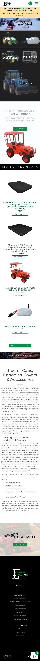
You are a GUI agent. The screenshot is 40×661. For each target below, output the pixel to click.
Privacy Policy (20, 632)
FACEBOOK (22, 8)
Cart (35, 655)
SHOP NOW (19, 129)
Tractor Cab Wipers (20, 615)
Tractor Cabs (20, 612)
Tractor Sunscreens (20, 598)
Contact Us (20, 636)
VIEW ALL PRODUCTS (19, 345)
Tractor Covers (20, 605)
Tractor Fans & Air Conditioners (20, 601)
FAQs (20, 629)
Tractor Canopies (20, 608)
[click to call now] (30, 3)
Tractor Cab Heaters (20, 619)
